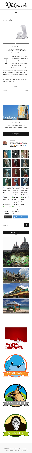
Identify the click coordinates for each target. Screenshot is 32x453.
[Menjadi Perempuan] (16, 31)
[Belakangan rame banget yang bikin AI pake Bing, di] (16, 210)
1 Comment (26, 90)
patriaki (26, 42)
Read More (16, 86)
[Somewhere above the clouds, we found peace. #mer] (7, 154)
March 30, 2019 (15, 53)
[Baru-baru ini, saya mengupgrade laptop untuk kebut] (16, 200)
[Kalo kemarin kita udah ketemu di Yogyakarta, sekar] (7, 200)
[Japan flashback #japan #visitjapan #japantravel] (25, 154)
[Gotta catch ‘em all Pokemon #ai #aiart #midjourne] (25, 200)
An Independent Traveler (14, 448)
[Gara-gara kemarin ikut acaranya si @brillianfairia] (25, 191)
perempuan (15, 46)
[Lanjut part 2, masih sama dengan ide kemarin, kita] (16, 191)
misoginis (19, 42)
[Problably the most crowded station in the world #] (16, 154)
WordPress (23, 450)
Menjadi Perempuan (16, 49)
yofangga (5, 90)
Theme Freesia (9, 450)
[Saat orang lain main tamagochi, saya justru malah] (7, 210)
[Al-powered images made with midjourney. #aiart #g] (7, 163)
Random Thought (8, 42)
